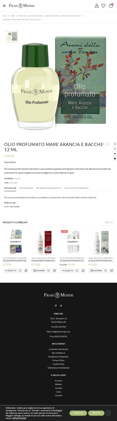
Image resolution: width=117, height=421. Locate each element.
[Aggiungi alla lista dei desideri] (20, 270)
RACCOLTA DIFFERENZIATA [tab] (77, 188)
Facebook (56, 306)
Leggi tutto (12, 270)
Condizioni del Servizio (58, 349)
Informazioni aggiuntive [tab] (49, 188)
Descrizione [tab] (10, 188)
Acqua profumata (10, 258)
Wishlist (58, 384)
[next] (108, 144)
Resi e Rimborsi (58, 353)
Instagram (61, 306)
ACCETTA (78, 413)
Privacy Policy (58, 360)
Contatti (58, 395)
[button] (5, 5)
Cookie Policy (58, 364)
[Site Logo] (21, 5)
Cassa (58, 392)
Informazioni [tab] (26, 188)
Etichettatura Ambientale (58, 368)
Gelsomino (22, 258)
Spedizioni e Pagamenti (58, 356)
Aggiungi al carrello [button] (41, 270)
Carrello (58, 388)
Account (58, 380)
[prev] (104, 144)
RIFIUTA (96, 413)
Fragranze (79, 258)
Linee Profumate (53, 258)
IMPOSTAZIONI (19, 418)
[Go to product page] (44, 242)
